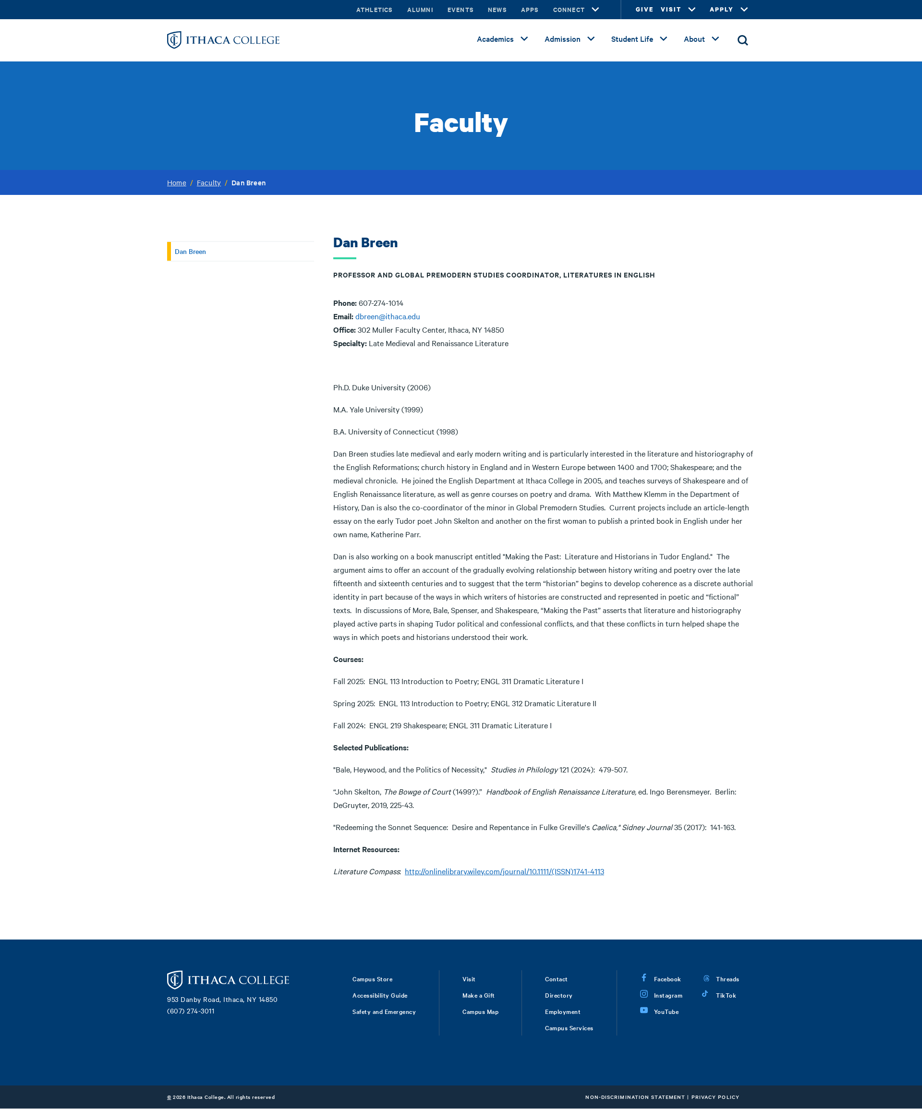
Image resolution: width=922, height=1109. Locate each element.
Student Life (632, 38)
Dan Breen (190, 251)
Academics (495, 38)
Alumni (420, 9)
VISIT (671, 9)
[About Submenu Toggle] (715, 39)
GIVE (645, 9)
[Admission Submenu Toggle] (591, 39)
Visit (469, 978)
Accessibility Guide (380, 994)
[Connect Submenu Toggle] (595, 9)
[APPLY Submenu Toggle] (744, 9)
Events (460, 9)
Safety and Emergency (384, 1011)
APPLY (722, 9)
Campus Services (569, 1027)
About (694, 38)
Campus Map (480, 1011)
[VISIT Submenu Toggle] (692, 9)
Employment (563, 1011)
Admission (563, 38)
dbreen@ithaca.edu (387, 316)
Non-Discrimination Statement (635, 1096)
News (497, 9)
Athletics (374, 9)
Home (176, 182)
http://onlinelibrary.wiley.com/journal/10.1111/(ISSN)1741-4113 (504, 871)
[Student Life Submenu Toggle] (663, 39)
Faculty (209, 182)
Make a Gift (478, 994)
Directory (559, 994)
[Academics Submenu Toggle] (524, 39)
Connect (569, 9)
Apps (530, 9)
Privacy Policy (716, 1096)
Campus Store (372, 978)
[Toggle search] (743, 40)
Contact (556, 978)
